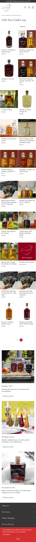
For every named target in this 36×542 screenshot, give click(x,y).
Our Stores (6, 512)
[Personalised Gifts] (18, 468)
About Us (5, 506)
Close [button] (18, 539)
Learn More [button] (6, 534)
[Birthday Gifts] (18, 366)
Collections (8, 15)
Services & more (8, 524)
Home (3, 15)
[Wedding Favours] (18, 417)
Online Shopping (8, 518)
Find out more (8, 396)
